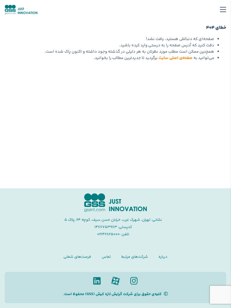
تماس (106, 257)
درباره (163, 257)
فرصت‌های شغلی (77, 257)
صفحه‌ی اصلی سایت (175, 58)
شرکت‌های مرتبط (134, 257)
